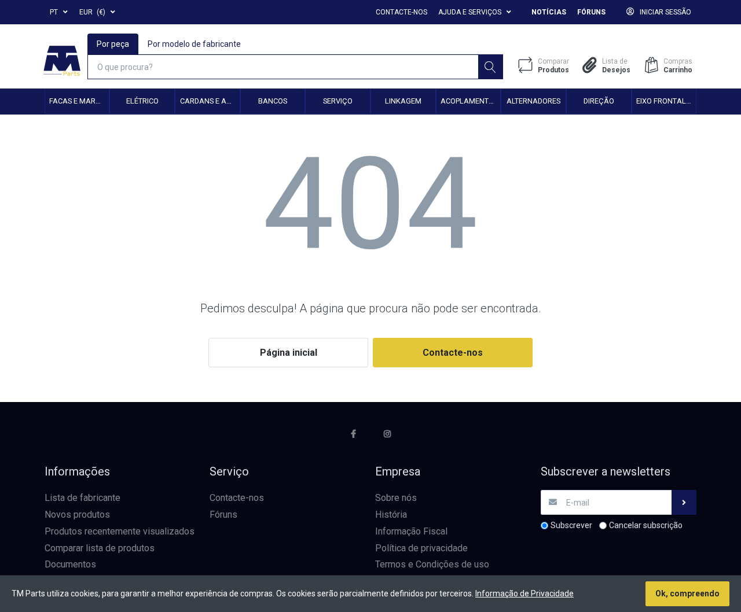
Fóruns (591, 12)
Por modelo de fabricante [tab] (194, 44)
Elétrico (142, 101)
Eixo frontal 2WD (666, 101)
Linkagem (403, 101)
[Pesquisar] (490, 66)
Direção (599, 101)
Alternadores (533, 101)
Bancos (272, 101)
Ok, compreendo (687, 593)
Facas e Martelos (79, 101)
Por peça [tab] (113, 44)
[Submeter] (684, 502)
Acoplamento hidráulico (470, 101)
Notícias (548, 12)
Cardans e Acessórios (210, 101)
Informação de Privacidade (524, 593)
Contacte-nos (401, 12)
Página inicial (288, 352)
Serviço (338, 101)
